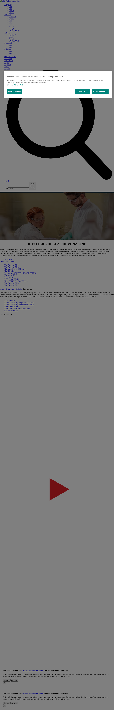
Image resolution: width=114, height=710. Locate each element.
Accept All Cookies (100, 91)
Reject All (82, 91)
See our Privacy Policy (16, 85)
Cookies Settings (14, 91)
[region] (58, 84)
